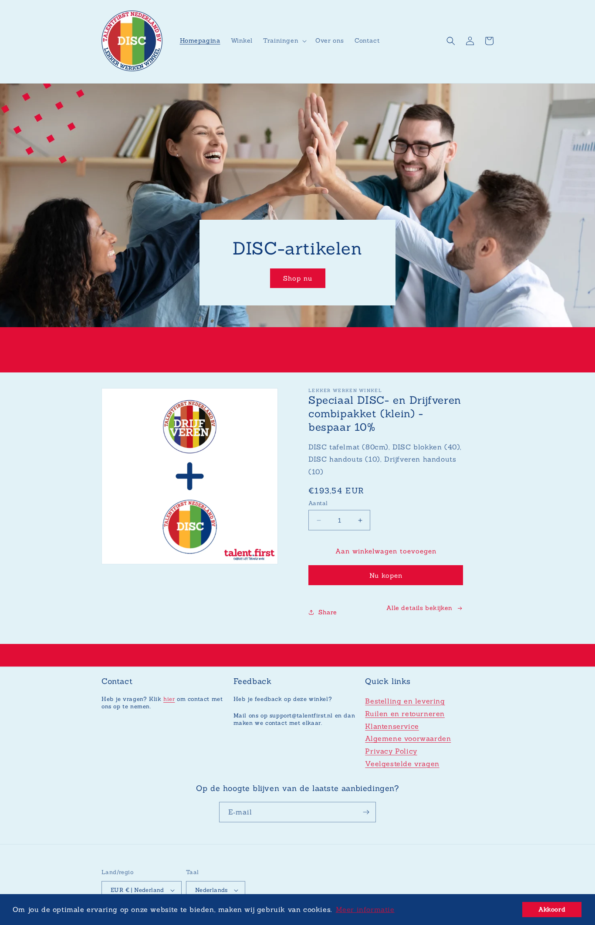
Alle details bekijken (419, 608)
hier (169, 699)
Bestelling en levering (405, 701)
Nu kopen (385, 575)
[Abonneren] (365, 812)
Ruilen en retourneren (405, 713)
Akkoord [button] (551, 909)
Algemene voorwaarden (408, 738)
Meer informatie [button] (365, 909)
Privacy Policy (391, 751)
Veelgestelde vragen (402, 763)
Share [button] (327, 612)
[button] (284, 40)
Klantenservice (392, 726)
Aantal (318, 503)
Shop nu (297, 278)
